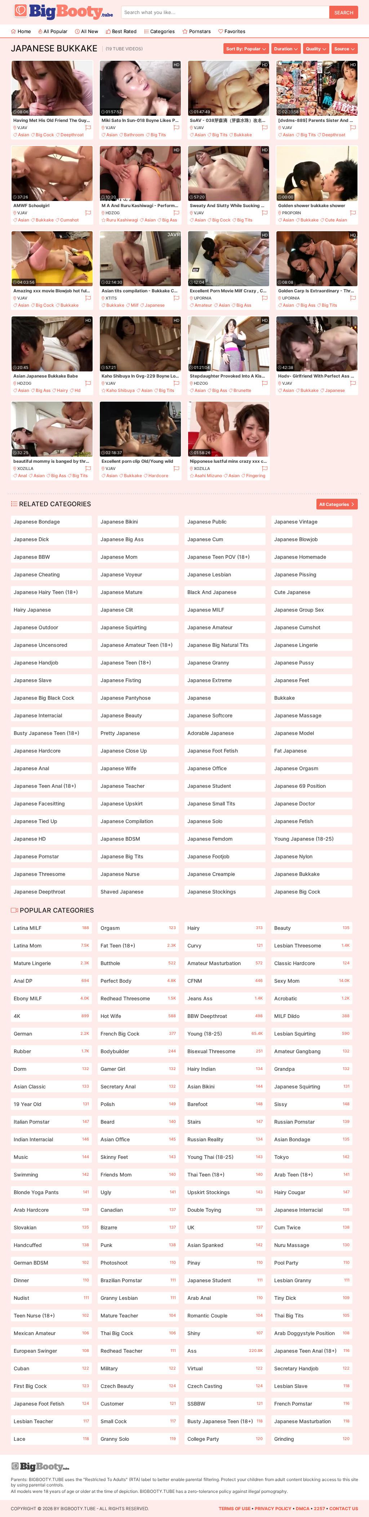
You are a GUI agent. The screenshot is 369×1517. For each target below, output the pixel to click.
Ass (225, 1351)
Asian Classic (51, 1086)
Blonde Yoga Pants (51, 1192)
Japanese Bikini (119, 521)
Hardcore (158, 475)
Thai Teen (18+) (225, 1174)
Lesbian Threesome (312, 945)
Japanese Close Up (124, 751)
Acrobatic (312, 998)
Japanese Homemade (300, 557)
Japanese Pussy (294, 662)
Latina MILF (51, 928)
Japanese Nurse (120, 874)
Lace (51, 1439)
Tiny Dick (312, 1298)
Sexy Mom (312, 981)
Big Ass (169, 220)
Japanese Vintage (295, 521)
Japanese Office (207, 768)
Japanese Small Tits (211, 803)
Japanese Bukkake (297, 874)
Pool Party (312, 1263)
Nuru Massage (312, 1245)
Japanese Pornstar (36, 856)
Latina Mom (51, 945)
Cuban (51, 1368)
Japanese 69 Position (300, 786)
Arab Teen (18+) (312, 1174)
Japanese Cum (205, 539)
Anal (22, 475)
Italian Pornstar (51, 1122)
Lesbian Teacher (51, 1421)
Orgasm (138, 928)
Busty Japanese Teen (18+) (46, 733)
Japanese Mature (121, 592)
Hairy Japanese (32, 610)
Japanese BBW (32, 557)
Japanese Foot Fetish (212, 751)
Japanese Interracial (38, 715)
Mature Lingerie (51, 963)
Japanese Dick (31, 539)
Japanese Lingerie (296, 645)
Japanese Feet (291, 680)
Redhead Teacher (138, 1351)
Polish (138, 1104)
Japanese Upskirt (122, 803)
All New (89, 31)
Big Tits (158, 134)
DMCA (303, 1508)
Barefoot (225, 1104)
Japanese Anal (31, 768)
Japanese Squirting (124, 627)
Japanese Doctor (294, 803)
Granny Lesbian (138, 1298)
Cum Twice (312, 1227)
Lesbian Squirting (312, 1034)
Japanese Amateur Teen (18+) (137, 645)
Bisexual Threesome (225, 1051)
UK (225, 1227)
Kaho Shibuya (120, 390)
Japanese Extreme (209, 680)
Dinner (51, 1280)
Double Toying (225, 1210)
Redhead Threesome (138, 998)
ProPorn (291, 212)
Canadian (138, 1210)
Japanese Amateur (209, 627)
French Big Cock (138, 1034)
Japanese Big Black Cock (44, 698)
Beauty (312, 928)
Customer (138, 1404)
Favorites (234, 31)
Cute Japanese (292, 592)
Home (23, 31)
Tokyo (312, 1157)
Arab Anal (225, 1298)
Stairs (225, 1122)
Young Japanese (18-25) (304, 839)
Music (51, 1157)
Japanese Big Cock (297, 891)
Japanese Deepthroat (39, 891)
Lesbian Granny (312, 1280)
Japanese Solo (204, 821)
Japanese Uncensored (40, 645)
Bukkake (243, 134)
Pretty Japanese (120, 733)
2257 (319, 1508)
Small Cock (138, 1421)
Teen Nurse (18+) (51, 1315)
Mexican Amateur (51, 1333)
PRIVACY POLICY (273, 1508)
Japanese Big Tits (122, 856)
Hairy (62, 390)
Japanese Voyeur (121, 574)
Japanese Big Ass (122, 539)
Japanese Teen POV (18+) (218, 557)
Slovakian (51, 1227)
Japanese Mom (119, 557)
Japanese (155, 305)
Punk (138, 1245)
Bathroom (134, 134)
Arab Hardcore (51, 1210)
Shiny (225, 1333)
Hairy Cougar (312, 1192)
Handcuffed (51, 1245)
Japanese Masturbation (312, 1421)
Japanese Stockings (211, 891)
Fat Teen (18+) (138, 945)
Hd (78, 390)
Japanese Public (207, 521)
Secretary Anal (138, 1086)
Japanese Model (294, 733)
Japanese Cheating (37, 574)
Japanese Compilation (127, 821)
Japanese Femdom (209, 839)
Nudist (51, 1298)
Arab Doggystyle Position (312, 1333)
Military (138, 1368)
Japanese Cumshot (297, 627)
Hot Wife (138, 1016)
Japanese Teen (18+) (126, 662)
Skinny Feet (138, 1157)
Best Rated (124, 31)
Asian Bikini (225, 1086)
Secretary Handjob (312, 1368)
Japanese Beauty (121, 715)
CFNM (225, 981)
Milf (134, 305)
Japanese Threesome (39, 874)
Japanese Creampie (211, 874)
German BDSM (51, 1263)
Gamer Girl (138, 1069)
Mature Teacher (138, 1315)
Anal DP (51, 981)
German (51, 1034)
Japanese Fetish (293, 821)
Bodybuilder (138, 1051)
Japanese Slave (33, 680)
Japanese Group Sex (299, 610)
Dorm (51, 1069)
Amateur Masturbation (225, 963)
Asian (23, 134)
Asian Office (138, 1139)
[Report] (88, 128)
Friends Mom (138, 1174)
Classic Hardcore (312, 963)
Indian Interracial (51, 1139)
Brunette (242, 390)
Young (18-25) (225, 1034)
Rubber (51, 1051)
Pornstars (199, 31)
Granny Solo (138, 1439)
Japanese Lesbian (209, 574)
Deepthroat (72, 134)
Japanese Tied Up (35, 821)
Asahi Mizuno (208, 475)
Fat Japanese (290, 751)
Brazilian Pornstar (138, 1280)
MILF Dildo (312, 1016)
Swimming (51, 1174)
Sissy (312, 1104)
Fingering (255, 475)
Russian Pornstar (312, 1122)
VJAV (22, 127)
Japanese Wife (118, 768)
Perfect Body (138, 981)
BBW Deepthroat (225, 1016)
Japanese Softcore (209, 715)
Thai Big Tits (312, 1315)
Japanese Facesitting (39, 803)
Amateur (203, 305)
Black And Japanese (211, 592)
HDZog (113, 212)
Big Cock (45, 134)
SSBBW (225, 1404)
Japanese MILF (205, 610)
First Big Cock (51, 1386)
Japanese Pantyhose (126, 698)
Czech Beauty (138, 1386)
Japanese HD (30, 839)
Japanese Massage (297, 715)
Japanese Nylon (293, 856)
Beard (138, 1122)
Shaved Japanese (122, 891)
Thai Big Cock (138, 1333)
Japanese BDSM (120, 839)
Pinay (225, 1263)
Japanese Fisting (121, 680)
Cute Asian (336, 220)
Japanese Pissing (295, 574)
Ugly (138, 1192)
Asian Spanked (225, 1245)
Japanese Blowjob (296, 539)
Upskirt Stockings (225, 1192)
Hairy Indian (225, 1069)
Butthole (138, 963)
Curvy (225, 945)
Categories (162, 31)
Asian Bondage (312, 1139)
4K (51, 1016)
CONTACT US (343, 1508)
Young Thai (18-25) (225, 1157)
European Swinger (51, 1351)
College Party (225, 1439)
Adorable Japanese (210, 733)
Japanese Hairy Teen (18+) (46, 592)
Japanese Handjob (36, 662)
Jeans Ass (225, 998)
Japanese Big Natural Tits (218, 645)
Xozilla (25, 468)
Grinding (312, 1439)
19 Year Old (51, 1104)
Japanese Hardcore (37, 751)
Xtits (111, 298)
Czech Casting (225, 1386)
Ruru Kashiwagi (122, 220)
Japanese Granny (208, 662)
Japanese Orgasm (296, 768)
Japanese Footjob (208, 856)
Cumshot (69, 220)
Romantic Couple (225, 1315)
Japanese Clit (117, 610)
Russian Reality (225, 1139)
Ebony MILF (51, 998)
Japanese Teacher (123, 786)
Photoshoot (138, 1263)
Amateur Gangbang (312, 1051)
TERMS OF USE (234, 1508)
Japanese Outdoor (36, 627)
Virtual (225, 1368)
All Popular (54, 31)
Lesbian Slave (312, 1386)
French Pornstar (312, 1404)
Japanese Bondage (37, 521)
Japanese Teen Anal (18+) (45, 786)
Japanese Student (209, 786)
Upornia (203, 298)
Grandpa (312, 1069)
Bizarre (138, 1227)
